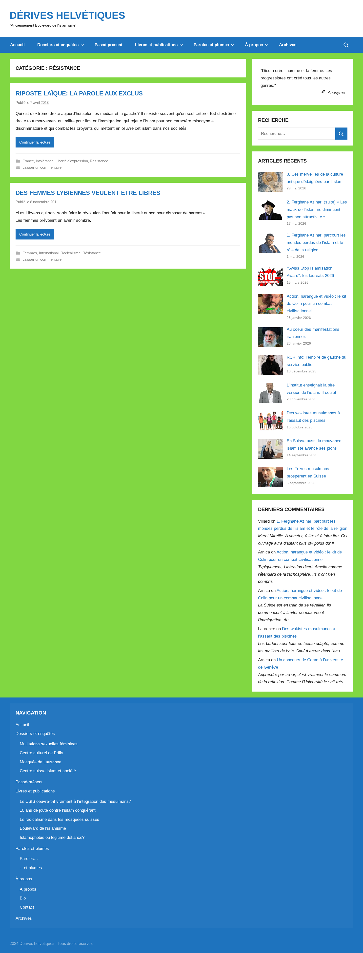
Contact (27, 907)
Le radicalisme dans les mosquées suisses (59, 819)
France (28, 161)
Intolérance (45, 161)
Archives (287, 44)
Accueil (17, 44)
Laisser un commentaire (41, 167)
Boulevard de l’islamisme (43, 828)
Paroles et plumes (211, 44)
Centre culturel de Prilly (41, 753)
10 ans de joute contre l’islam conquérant (58, 810)
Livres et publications (156, 44)
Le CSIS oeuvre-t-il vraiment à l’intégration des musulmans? (75, 801)
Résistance (99, 161)
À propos (254, 44)
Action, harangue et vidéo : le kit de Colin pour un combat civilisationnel (316, 303)
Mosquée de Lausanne (40, 762)
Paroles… (29, 858)
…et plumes (31, 867)
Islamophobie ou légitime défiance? (52, 837)
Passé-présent (108, 44)
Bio (23, 898)
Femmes (29, 253)
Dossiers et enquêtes (58, 44)
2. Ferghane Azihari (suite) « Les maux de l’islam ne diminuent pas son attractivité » (317, 209)
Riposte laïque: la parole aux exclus (79, 93)
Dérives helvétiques (67, 15)
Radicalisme (70, 253)
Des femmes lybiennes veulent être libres (88, 192)
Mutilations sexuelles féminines (49, 744)
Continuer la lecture (34, 142)
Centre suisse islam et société (48, 771)
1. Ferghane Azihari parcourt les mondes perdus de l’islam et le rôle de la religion (316, 242)
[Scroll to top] (353, 943)
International (49, 253)
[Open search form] (346, 45)
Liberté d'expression (72, 161)
